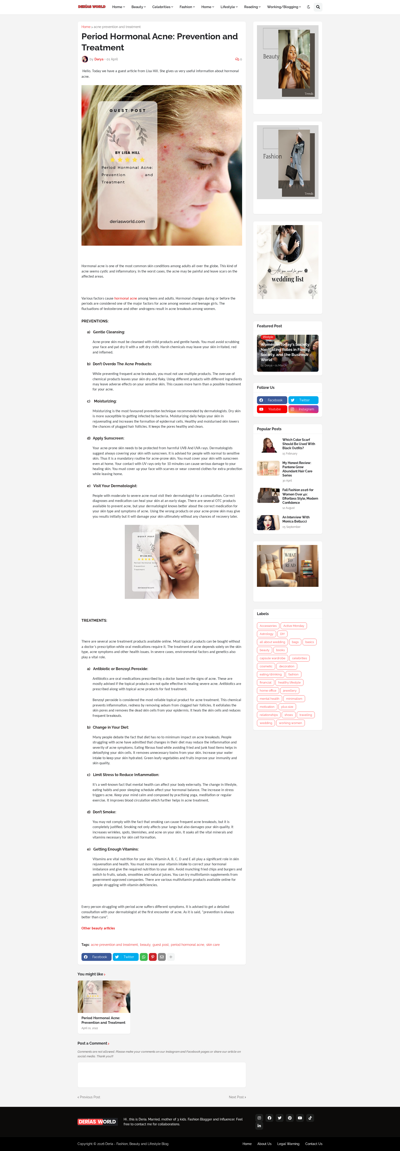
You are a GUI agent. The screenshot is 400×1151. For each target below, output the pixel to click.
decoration (286, 666)
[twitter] (280, 1118)
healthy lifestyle (289, 682)
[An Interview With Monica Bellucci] (268, 522)
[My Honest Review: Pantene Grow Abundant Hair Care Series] (268, 468)
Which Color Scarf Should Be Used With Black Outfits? (298, 444)
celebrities (299, 658)
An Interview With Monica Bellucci (295, 519)
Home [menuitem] (117, 7)
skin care (213, 945)
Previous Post (90, 1097)
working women (290, 723)
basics (309, 642)
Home (86, 26)
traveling (306, 715)
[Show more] (171, 957)
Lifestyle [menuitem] (228, 7)
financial (266, 682)
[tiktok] (310, 1118)
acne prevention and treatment (117, 26)
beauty (145, 945)
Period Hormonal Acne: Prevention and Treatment (103, 1020)
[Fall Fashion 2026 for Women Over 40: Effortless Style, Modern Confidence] (268, 495)
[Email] (162, 957)
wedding (266, 723)
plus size (287, 707)
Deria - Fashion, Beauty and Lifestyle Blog (137, 1144)
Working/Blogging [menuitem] (282, 7)
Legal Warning (288, 1144)
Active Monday (293, 626)
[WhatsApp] (144, 957)
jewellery (290, 690)
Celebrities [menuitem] (161, 7)
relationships (269, 715)
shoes (288, 715)
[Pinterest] (153, 957)
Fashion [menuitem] (186, 7)
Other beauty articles (98, 928)
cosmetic (266, 666)
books (280, 650)
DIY (282, 634)
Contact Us (313, 1144)
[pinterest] (290, 1118)
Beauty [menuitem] (137, 7)
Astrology (266, 634)
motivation (267, 707)
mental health (269, 698)
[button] (308, 7)
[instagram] (259, 1118)
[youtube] (300, 1118)
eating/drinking (271, 674)
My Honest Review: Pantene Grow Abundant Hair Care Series (297, 469)
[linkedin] (259, 1126)
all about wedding (272, 642)
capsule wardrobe (272, 658)
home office (268, 690)
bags (295, 642)
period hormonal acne (187, 945)
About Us (264, 1144)
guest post (161, 945)
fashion (293, 674)
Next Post (236, 1097)
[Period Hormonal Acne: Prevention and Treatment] (104, 997)
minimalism (294, 698)
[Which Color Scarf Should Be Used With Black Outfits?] (268, 445)
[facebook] (269, 1118)
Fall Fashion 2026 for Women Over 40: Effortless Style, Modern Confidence (300, 496)
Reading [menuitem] (251, 7)
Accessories (268, 626)
